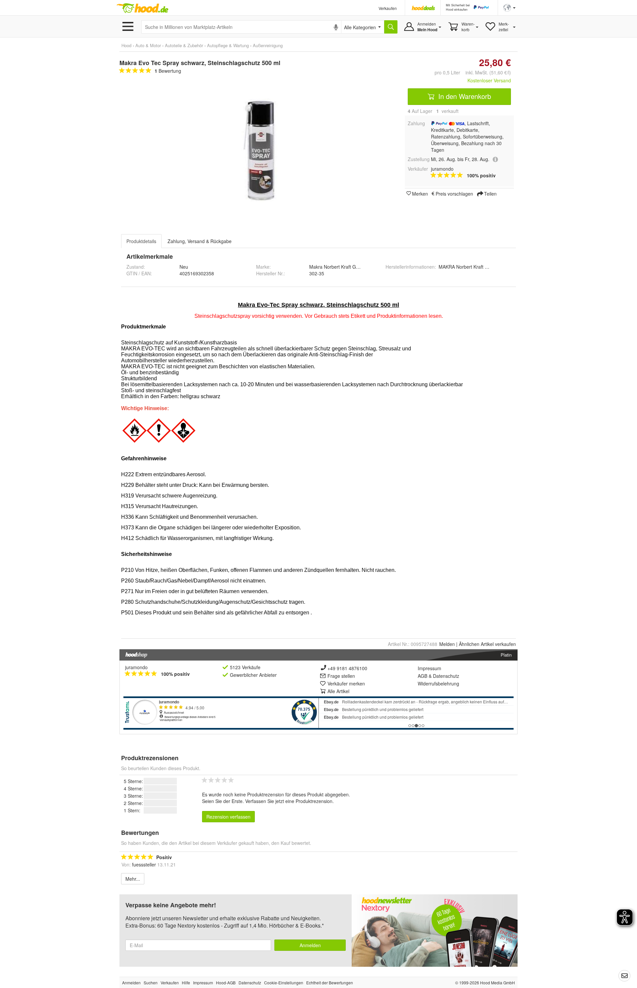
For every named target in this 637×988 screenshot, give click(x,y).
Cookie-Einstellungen (283, 982)
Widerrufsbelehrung (438, 683)
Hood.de (142, 8)
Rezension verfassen (228, 816)
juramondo (136, 667)
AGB (422, 676)
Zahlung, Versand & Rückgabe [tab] (200, 241)
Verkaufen (388, 8)
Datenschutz (446, 676)
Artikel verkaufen (487, 644)
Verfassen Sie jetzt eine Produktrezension (288, 801)
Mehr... (132, 878)
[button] (509, 7)
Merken (420, 193)
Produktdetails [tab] (141, 241)
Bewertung (168, 70)
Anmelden (310, 945)
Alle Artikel (338, 691)
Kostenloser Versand (489, 80)
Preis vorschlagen (454, 193)
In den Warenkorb (463, 96)
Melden (447, 644)
